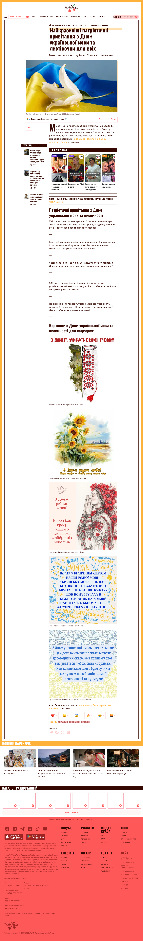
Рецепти (124, 832)
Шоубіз (35, 17)
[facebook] (57, 732)
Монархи (64, 832)
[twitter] (63, 732)
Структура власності (129, 862)
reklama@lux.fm (11, 908)
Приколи (85, 722)
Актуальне (63, 722)
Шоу (62, 839)
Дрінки (123, 835)
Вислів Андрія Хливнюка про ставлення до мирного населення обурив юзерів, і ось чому (37, 156)
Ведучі (103, 857)
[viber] (68, 732)
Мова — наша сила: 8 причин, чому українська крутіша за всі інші (81, 199)
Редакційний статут (128, 871)
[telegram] (51, 732)
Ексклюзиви (66, 842)
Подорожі (65, 868)
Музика (64, 846)
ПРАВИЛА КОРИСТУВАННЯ (126, 858)
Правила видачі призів (129, 878)
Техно (63, 864)
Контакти (124, 881)
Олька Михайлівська (99, 25)
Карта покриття (107, 868)
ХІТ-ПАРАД (84, 868)
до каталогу (71, 812)
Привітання (74, 722)
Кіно (52, 17)
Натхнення (75, 17)
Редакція (124, 888)
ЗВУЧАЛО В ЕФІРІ (86, 864)
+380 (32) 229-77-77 (12, 885)
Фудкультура (126, 842)
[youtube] (45, 829)
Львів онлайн (106, 871)
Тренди (103, 842)
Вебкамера (105, 864)
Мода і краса (62, 17)
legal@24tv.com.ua (12, 901)
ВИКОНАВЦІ (85, 861)
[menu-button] (5, 17)
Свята (83, 842)
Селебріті (64, 835)
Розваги (44, 17)
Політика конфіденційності (128, 867)
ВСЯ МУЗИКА (85, 857)
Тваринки (84, 835)
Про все (64, 857)
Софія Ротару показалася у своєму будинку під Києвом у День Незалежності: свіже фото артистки (37, 178)
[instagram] (14, 829)
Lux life (106, 853)
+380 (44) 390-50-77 (13, 893)
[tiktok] (37, 829)
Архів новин (125, 885)
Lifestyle (93, 17)
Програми (104, 861)
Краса (103, 835)
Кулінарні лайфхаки (128, 839)
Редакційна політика (129, 875)
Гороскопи (85, 839)
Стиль (103, 839)
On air (101, 17)
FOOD (84, 17)
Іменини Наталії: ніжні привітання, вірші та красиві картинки (36, 198)
